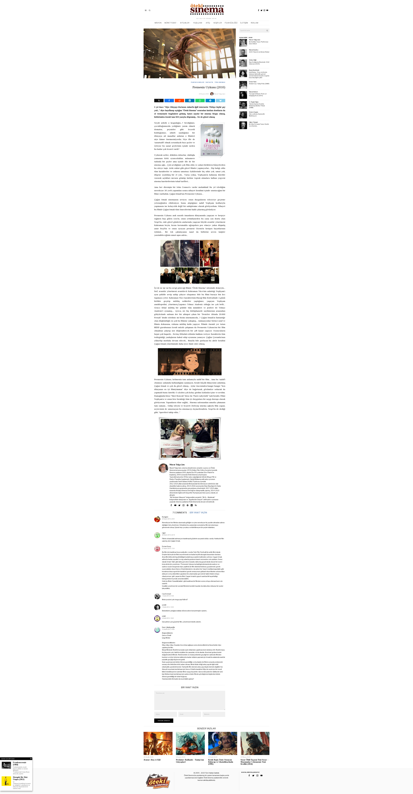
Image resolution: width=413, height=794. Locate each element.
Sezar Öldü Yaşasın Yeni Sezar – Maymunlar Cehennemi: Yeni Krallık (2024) (254, 762)
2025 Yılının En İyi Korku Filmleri (259, 52)
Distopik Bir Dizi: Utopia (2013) (20, 778)
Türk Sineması (219, 82)
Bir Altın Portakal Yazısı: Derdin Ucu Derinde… (259, 125)
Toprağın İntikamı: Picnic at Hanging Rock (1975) (258, 94)
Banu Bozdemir (254, 70)
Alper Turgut (253, 122)
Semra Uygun (253, 112)
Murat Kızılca (253, 50)
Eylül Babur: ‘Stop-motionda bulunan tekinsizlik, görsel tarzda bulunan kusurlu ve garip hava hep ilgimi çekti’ (259, 74)
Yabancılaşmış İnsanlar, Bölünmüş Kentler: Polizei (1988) (257, 105)
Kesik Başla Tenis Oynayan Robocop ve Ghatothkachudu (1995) (220, 762)
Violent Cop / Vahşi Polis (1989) (259, 84)
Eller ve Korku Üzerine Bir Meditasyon (257, 115)
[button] (267, 30)
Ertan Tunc (253, 81)
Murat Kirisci (253, 92)
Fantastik (209, 82)
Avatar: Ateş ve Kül (152, 760)
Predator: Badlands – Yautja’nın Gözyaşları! (190, 761)
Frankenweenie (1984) (19, 764)
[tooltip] (258, 10)
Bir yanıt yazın (198, 512)
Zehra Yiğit (253, 60)
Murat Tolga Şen (219, 94)
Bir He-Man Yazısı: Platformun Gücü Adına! (258, 43)
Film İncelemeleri (197, 82)
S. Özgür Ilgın (253, 102)
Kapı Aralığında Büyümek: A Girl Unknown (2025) (259, 63)
